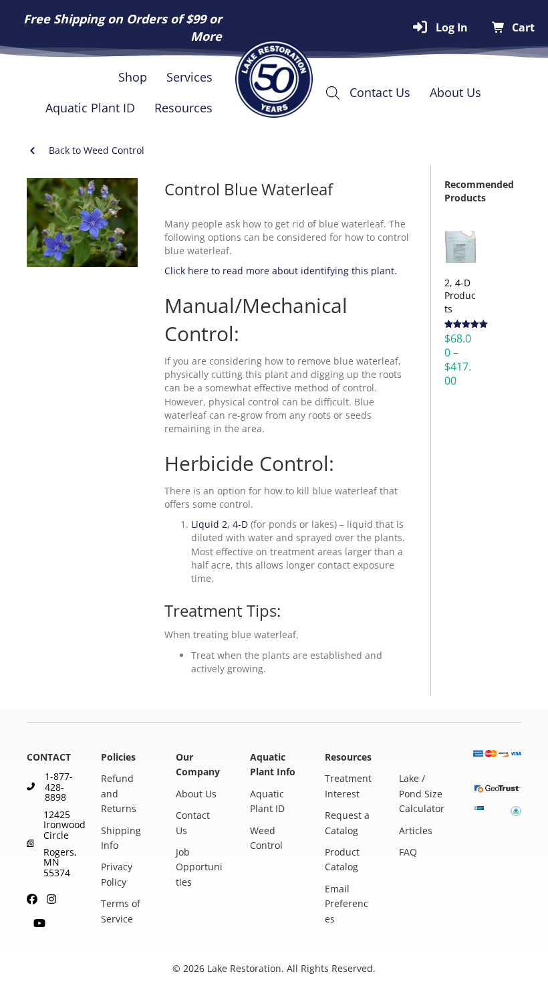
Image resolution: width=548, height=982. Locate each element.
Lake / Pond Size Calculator (421, 794)
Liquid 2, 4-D (219, 524)
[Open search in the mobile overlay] (335, 92)
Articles (415, 830)
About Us (455, 92)
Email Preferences (346, 903)
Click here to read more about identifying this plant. (280, 270)
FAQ (408, 852)
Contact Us (380, 92)
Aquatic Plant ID (90, 108)
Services (189, 77)
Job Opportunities (199, 867)
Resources (183, 108)
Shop (132, 77)
